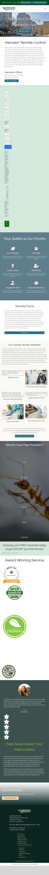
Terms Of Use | (26, 861)
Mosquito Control (22, 839)
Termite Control (22, 841)
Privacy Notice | (19, 861)
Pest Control (21, 834)
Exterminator (21, 836)
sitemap (32, 861)
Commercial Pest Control (25, 845)
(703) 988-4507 (18, 821)
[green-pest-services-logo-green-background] (24, 809)
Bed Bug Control (22, 843)
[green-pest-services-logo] (9, 7)
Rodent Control (22, 837)
